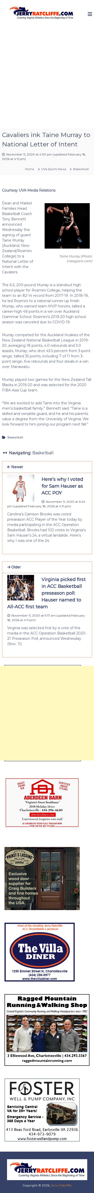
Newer (16, 467)
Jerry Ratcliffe (61, 1185)
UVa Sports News (53, 169)
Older (15, 567)
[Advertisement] (47, 79)
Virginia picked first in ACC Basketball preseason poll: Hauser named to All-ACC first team (46, 593)
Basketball (81, 169)
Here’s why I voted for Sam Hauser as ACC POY (62, 486)
